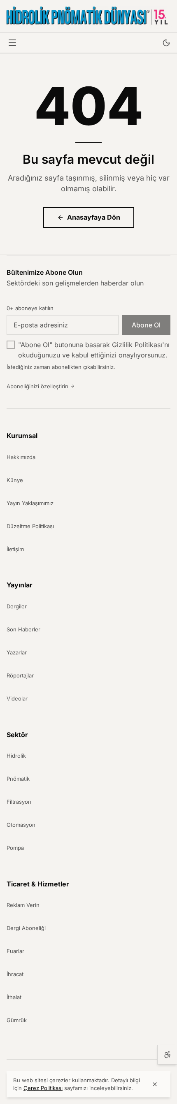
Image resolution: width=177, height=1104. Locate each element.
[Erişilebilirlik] (167, 1055)
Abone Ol (146, 325)
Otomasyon (21, 824)
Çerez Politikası (43, 1088)
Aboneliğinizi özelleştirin (37, 386)
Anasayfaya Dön (93, 217)
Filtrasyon (19, 801)
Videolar (17, 698)
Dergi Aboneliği (26, 928)
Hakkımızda (21, 457)
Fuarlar (15, 951)
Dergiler (17, 606)
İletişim (15, 549)
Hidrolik (16, 755)
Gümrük (17, 1020)
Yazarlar (17, 652)
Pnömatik (18, 778)
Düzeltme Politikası (30, 526)
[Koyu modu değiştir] (166, 42)
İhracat (15, 974)
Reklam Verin (23, 905)
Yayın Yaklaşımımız (30, 503)
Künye (15, 480)
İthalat (14, 997)
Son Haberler (23, 629)
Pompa (15, 847)
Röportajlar (20, 675)
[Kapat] (155, 1084)
